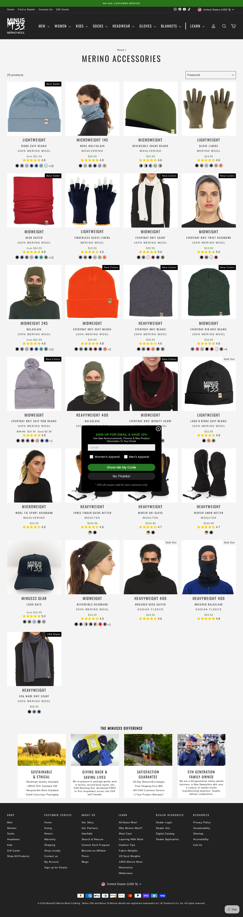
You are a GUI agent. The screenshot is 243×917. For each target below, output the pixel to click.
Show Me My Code (121, 467)
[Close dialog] (158, 428)
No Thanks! (121, 476)
